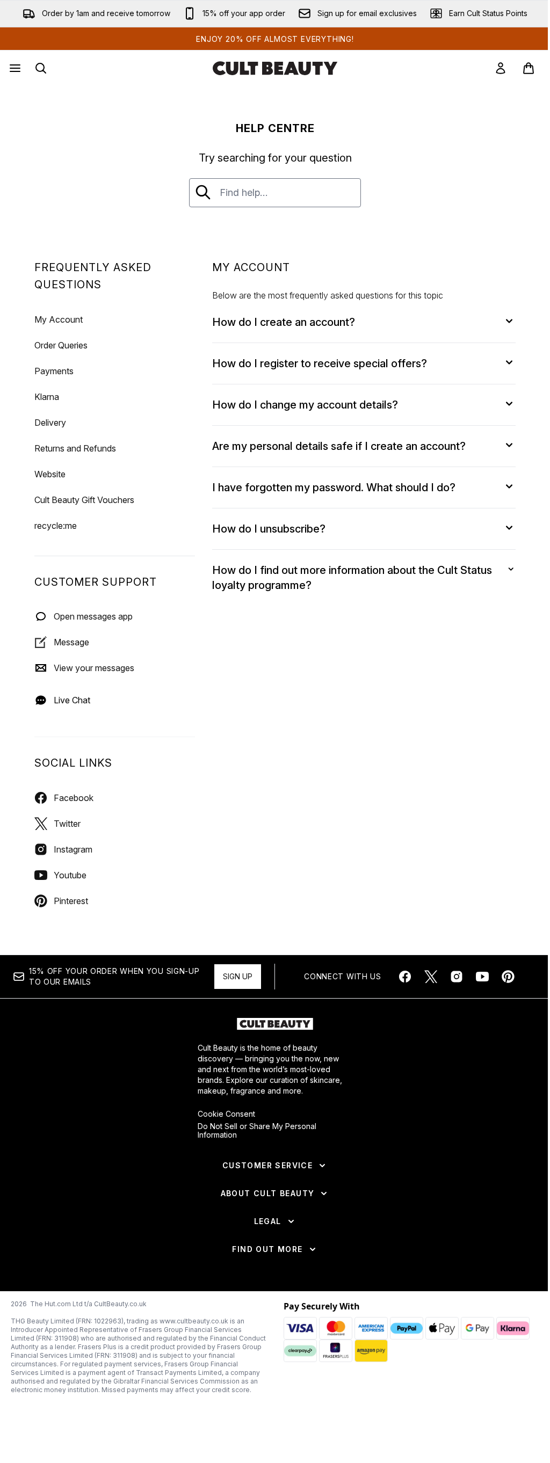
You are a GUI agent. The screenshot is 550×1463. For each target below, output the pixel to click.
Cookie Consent (226, 1114)
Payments (54, 371)
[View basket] (528, 68)
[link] (500, 68)
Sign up (237, 976)
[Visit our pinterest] (508, 976)
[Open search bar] (41, 68)
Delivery (50, 422)
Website (50, 474)
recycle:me (55, 525)
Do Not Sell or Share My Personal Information (257, 1130)
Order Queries (61, 345)
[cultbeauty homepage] (275, 68)
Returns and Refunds (75, 448)
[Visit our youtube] (482, 976)
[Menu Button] (14, 68)
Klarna (46, 396)
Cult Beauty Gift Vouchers (84, 499)
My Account (58, 319)
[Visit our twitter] (431, 976)
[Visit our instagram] (456, 976)
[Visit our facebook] (405, 976)
